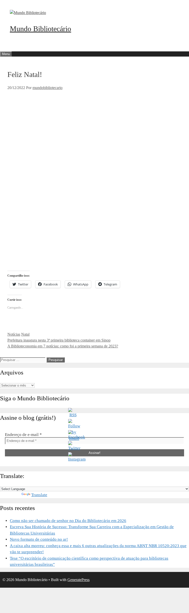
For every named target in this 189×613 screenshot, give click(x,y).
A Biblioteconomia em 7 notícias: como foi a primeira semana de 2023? (62, 346)
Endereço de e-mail (23, 434)
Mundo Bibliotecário (40, 29)
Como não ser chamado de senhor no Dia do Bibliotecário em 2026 (68, 520)
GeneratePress (78, 580)
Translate (39, 495)
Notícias (13, 334)
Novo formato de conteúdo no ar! (39, 539)
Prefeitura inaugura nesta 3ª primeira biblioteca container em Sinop (58, 340)
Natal (25, 334)
